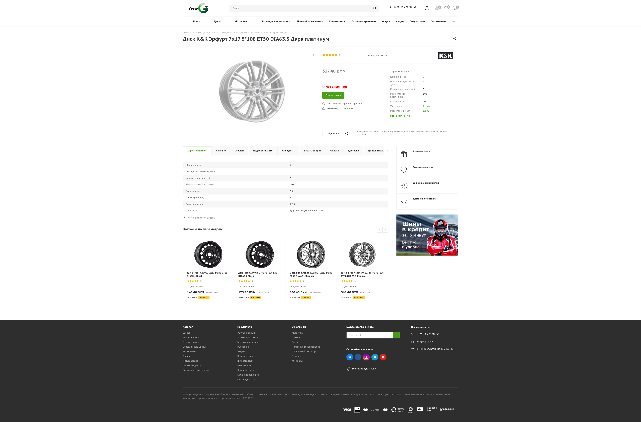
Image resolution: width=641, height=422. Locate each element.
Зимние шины (191, 337)
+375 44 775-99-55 (405, 7)
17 (424, 81)
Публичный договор (304, 351)
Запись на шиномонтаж (426, 182)
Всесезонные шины (194, 346)
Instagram (366, 357)
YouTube (383, 357)
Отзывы (296, 356)
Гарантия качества (423, 167)
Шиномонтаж (245, 360)
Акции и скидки (421, 151)
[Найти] (375, 8)
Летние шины (191, 342)
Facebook (358, 357)
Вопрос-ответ (245, 356)
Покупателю (245, 326)
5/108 (426, 110)
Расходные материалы (196, 370)
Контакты (297, 360)
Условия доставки (247, 337)
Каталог (188, 326)
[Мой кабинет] (427, 8)
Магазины (297, 332)
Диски (426, 106)
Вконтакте (349, 357)
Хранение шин (246, 370)
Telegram (374, 357)
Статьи (295, 342)
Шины (186, 332)
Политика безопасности (306, 346)
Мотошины (189, 351)
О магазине (299, 326)
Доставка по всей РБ (424, 198)
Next (385, 230)
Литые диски (190, 360)
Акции (241, 351)
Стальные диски (192, 365)
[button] (627, 299)
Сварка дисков (246, 379)
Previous (380, 230)
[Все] (453, 22)
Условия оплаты (246, 332)
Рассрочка (243, 346)
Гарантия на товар (248, 342)
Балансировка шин (248, 374)
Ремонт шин (244, 365)
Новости (296, 337)
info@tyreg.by (424, 341)
